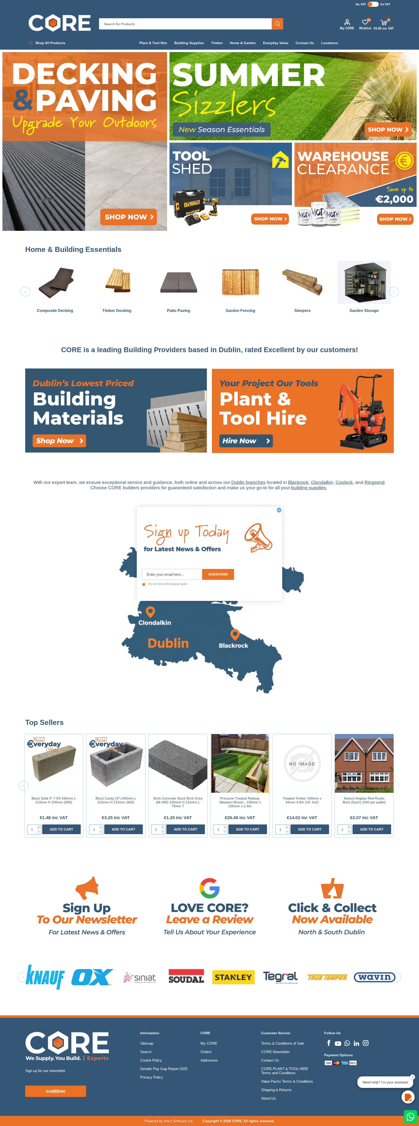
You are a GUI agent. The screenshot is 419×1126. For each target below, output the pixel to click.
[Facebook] (329, 1042)
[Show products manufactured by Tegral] (92, 977)
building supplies (308, 487)
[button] (408, 1097)
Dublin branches (248, 482)
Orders (206, 1052)
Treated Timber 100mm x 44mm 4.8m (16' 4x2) (302, 800)
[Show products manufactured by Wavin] (186, 977)
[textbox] (185, 24)
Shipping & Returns (276, 1090)
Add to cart (61, 829)
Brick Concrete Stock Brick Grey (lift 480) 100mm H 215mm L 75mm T (177, 802)
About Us (268, 1098)
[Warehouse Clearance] (355, 187)
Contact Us (270, 1060)
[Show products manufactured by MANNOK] (327, 977)
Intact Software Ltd (178, 1121)
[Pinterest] (347, 1042)
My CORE (347, 28)
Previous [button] (25, 291)
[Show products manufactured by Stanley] (45, 977)
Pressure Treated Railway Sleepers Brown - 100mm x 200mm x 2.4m (240, 802)
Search (277, 24)
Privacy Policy (151, 1077)
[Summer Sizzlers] (293, 96)
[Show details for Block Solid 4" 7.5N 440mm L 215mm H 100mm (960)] (53, 763)
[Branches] (209, 716)
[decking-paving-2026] (84, 141)
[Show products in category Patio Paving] (178, 282)
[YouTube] (338, 1042)
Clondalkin (322, 482)
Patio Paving (178, 311)
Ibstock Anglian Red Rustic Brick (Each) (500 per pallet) (364, 800)
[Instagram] (366, 1042)
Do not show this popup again (167, 584)
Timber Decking (116, 311)
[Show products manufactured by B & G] (375, 977)
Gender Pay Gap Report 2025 (163, 1069)
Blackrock (298, 482)
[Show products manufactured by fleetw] (233, 977)
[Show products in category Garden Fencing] (240, 282)
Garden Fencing (240, 311)
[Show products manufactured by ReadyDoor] (280, 977)
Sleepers (302, 311)
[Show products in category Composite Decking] (55, 282)
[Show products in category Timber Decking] (117, 282)
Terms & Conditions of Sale (282, 1043)
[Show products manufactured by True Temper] (139, 977)
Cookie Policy (151, 1060)
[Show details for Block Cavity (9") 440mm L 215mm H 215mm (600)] (116, 763)
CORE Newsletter (275, 1052)
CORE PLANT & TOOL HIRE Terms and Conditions (284, 1071)
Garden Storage (364, 311)
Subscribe (55, 1091)
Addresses (209, 1060)
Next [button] (394, 291)
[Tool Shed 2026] (230, 187)
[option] (55, 291)
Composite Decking (55, 311)
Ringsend (374, 482)
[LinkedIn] (356, 1042)
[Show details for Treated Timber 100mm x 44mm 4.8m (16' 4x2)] (302, 763)
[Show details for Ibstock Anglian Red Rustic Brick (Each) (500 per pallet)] (364, 763)
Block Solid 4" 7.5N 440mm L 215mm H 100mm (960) (54, 800)
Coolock (344, 482)
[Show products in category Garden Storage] (364, 282)
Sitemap (146, 1043)
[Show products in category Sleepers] (302, 282)
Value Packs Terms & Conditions (287, 1081)
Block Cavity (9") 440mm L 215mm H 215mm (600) (116, 800)
